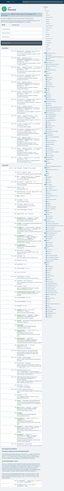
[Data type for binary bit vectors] (46, 71)
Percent (49, 182)
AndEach (49, 58)
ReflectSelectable (51, 199)
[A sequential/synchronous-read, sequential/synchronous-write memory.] (46, 236)
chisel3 (9, 7)
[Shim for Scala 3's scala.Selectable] (46, 218)
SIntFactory (50, 216)
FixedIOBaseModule (51, 114)
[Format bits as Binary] (46, 68)
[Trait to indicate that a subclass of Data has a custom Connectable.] (46, 131)
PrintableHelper (51, 186)
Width (48, 262)
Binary (48, 68)
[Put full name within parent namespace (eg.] (46, 129)
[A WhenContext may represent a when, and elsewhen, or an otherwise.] (46, 261)
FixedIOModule (50, 118)
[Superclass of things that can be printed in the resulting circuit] (46, 184)
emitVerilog (50, 281)
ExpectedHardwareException (54, 110)
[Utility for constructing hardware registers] (46, 201)
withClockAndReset (51, 309)
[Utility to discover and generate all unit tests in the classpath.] (46, 244)
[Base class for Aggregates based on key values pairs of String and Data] (46, 197)
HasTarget (49, 133)
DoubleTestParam (51, 99)
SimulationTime (51, 227)
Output (48, 178)
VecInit (49, 251)
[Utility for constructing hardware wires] (46, 264)
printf (48, 300)
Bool (48, 75)
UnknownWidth (50, 246)
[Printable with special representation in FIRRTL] (46, 231)
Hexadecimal (50, 135)
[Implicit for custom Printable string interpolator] (46, 186)
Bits (48, 71)
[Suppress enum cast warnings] (46, 304)
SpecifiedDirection (52, 233)
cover (48, 277)
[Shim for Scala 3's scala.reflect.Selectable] (46, 199)
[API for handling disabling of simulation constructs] (46, 96)
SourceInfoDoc (50, 229)
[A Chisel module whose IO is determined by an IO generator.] (46, 120)
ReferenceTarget (33, 350)
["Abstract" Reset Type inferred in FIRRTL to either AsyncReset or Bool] (46, 212)
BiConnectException (52, 66)
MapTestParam (50, 159)
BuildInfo (49, 79)
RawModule (49, 193)
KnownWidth (49, 157)
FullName (49, 129)
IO (47, 138)
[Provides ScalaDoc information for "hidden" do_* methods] (46, 229)
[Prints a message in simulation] (46, 300)
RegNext (49, 205)
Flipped (49, 123)
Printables (49, 188)
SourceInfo (27, 52)
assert (48, 272)
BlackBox (49, 73)
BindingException (51, 69)
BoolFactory (50, 77)
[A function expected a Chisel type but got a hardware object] (46, 109)
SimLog (48, 220)
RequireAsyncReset (51, 206)
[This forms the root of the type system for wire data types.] (46, 92)
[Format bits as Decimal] (46, 94)
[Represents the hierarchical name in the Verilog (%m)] (46, 137)
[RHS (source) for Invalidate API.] (46, 98)
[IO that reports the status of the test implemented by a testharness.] (46, 225)
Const (48, 90)
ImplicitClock (50, 142)
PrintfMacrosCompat (52, 190)
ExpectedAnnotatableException (54, 107)
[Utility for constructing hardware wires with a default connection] (46, 266)
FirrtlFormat (50, 112)
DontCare (49, 97)
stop (48, 301)
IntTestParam (50, 150)
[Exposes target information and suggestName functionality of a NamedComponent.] (46, 133)
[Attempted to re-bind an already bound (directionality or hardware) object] (46, 195)
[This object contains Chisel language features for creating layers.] (46, 296)
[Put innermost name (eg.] (46, 173)
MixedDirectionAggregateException (53, 166)
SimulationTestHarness (52, 223)
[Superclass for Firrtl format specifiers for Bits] (46, 112)
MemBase (49, 163)
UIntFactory (50, 242)
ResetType (49, 212)
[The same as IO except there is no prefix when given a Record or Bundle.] (46, 122)
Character (49, 82)
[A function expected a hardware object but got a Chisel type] (46, 111)
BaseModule (24, 371)
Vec (48, 247)
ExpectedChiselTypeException (54, 109)
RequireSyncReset (51, 208)
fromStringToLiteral (52, 292)
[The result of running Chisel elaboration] (46, 101)
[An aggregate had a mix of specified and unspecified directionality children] (46, 165)
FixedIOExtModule (51, 116)
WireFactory (50, 268)
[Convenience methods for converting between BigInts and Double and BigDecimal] (45, 175)
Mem (48, 161)
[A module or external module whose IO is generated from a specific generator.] (46, 114)
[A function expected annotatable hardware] (46, 107)
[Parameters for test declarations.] (46, 238)
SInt (48, 214)
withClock (49, 307)
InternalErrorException (53, 151)
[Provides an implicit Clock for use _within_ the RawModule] (46, 142)
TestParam (49, 238)
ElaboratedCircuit (51, 101)
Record (48, 197)
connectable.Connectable (24, 59)
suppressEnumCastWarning (53, 303)
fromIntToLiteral (51, 287)
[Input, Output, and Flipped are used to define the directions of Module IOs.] (46, 146)
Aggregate (49, 55)
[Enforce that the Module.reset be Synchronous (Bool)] (46, 208)
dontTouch (49, 279)
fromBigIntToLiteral (52, 283)
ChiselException (51, 86)
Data (48, 92)
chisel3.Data (27, 386)
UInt (48, 240)
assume (48, 274)
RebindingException (52, 195)
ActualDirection (51, 53)
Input (48, 146)
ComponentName (27, 357)
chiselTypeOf (50, 275)
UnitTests (49, 244)
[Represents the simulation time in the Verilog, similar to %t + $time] (46, 227)
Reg (48, 201)
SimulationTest (51, 221)
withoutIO (49, 316)
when (48, 305)
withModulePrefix (51, 313)
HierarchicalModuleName (53, 137)
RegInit (49, 203)
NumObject (49, 177)
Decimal (49, 94)
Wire (48, 264)
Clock (48, 88)
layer (48, 296)
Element (49, 103)
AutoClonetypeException (53, 64)
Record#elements (19, 22)
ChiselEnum (49, 84)
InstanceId (49, 148)
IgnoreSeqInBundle (51, 140)
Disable (49, 96)
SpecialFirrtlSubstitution (54, 231)
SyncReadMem (50, 236)
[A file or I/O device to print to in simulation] (46, 220)
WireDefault (50, 266)
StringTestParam (51, 234)
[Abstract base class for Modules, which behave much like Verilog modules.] (46, 167)
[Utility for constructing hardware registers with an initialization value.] (46, 203)
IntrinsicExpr (50, 155)
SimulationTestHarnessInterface (55, 225)
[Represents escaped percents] (46, 182)
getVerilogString (51, 294)
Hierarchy (24, 378)
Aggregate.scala (15, 24)
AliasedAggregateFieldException (55, 56)
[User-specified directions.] (46, 233)
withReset (49, 315)
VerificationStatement (52, 259)
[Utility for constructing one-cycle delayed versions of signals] (46, 205)
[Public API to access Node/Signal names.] (46, 148)
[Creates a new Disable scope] (46, 311)
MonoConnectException (52, 169)
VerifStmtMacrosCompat (52, 257)
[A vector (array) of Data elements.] (46, 248)
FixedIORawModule (51, 120)
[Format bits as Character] (46, 83)
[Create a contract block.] (46, 125)
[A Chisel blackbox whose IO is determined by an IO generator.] (46, 116)
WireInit (49, 270)
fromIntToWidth (51, 288)
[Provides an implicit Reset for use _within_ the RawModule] (46, 144)
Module (48, 167)
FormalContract (51, 125)
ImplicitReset (50, 144)
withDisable (50, 311)
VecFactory (49, 249)
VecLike (49, 253)
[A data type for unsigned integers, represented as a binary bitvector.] (46, 240)
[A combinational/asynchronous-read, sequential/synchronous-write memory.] (46, 161)
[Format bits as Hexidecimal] (46, 135)
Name (48, 173)
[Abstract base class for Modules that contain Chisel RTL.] (46, 194)
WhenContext (50, 261)
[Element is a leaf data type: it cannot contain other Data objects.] (46, 103)
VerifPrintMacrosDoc (52, 255)
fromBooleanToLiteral (52, 285)
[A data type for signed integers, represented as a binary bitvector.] (46, 214)
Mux (48, 171)
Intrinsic (49, 153)
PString (49, 180)
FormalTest (49, 127)
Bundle (48, 81)
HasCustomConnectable (52, 131)
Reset (48, 210)
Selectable (49, 218)
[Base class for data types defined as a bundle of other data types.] (46, 81)
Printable (49, 184)
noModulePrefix (51, 298)
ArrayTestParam (51, 60)
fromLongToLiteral (51, 290)
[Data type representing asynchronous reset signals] (46, 62)
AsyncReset (49, 62)
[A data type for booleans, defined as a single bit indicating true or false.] (46, 75)
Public (48, 192)
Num (48, 175)
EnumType (49, 105)
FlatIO (48, 122)
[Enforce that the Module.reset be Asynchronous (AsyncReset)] (46, 207)
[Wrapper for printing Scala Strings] (46, 181)
